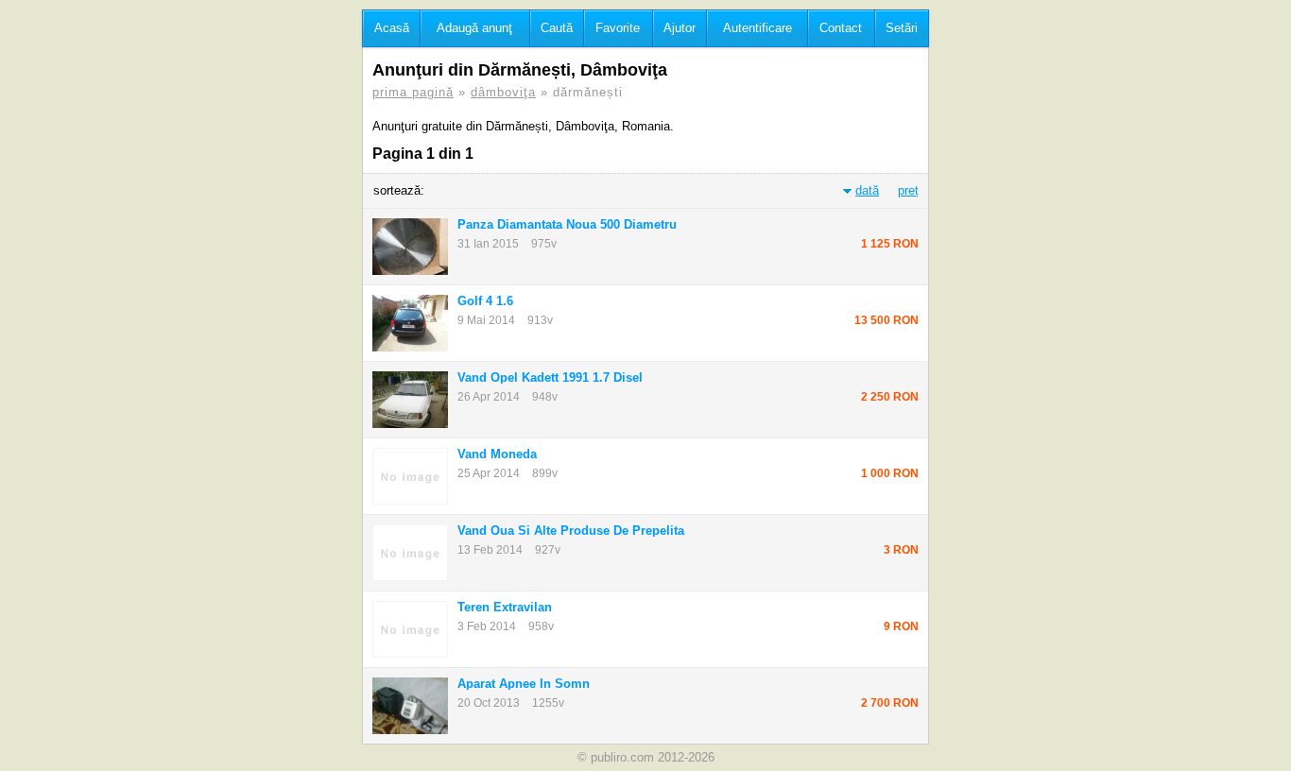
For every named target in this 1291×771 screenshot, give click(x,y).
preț (908, 190)
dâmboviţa (503, 92)
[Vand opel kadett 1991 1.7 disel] (410, 399)
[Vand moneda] (410, 476)
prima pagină (413, 92)
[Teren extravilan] (410, 629)
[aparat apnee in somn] (410, 705)
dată (867, 190)
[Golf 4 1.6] (410, 323)
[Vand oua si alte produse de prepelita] (410, 552)
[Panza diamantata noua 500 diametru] (410, 246)
